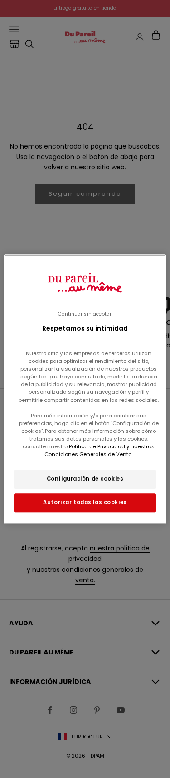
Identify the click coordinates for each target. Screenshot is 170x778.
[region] (84, 389)
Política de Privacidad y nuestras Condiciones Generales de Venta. (99, 450)
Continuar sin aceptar (85, 314)
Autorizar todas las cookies (84, 502)
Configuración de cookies (85, 478)
